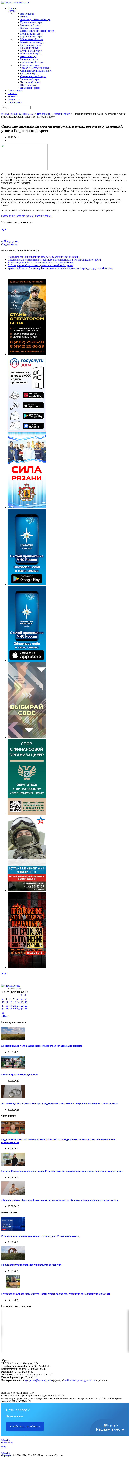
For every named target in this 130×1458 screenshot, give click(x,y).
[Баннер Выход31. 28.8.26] (27, 967)
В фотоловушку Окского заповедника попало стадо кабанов (40, 262)
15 (22, 1002)
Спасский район (42, 215)
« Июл (4, 1016)
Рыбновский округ (30, 53)
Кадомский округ (29, 28)
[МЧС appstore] (27, 660)
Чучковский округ (30, 82)
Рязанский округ (29, 59)
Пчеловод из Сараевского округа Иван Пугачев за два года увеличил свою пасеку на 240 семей (55, 1293)
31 (3, 1012)
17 (3, 1005)
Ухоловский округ (30, 79)
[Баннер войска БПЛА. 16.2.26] (27, 354)
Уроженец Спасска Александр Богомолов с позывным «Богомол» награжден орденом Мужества (60, 268)
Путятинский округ (31, 50)
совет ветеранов (24, 215)
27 (14, 1009)
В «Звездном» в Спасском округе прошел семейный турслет (40, 265)
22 (22, 1005)
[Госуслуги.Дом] (27, 431)
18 (7, 1005)
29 (22, 1009)
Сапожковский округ (31, 62)
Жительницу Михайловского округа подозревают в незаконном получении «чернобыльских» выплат (59, 1103)
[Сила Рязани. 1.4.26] (27, 507)
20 (14, 1005)
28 (18, 1009)
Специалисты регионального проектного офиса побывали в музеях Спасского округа (54, 259)
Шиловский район (30, 87)
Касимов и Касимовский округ (37, 30)
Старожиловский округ (33, 76)
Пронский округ (29, 48)
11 (7, 1002)
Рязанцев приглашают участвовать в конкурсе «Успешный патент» (40, 1236)
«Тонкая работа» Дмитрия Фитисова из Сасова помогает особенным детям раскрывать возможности (59, 1200)
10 (3, 1002)
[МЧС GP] (27, 584)
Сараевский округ (30, 65)
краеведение (8, 215)
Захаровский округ (30, 25)
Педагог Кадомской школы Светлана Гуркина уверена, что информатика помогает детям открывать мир (62, 1171)
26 (10, 1009)
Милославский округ (31, 39)
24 (3, 1009)
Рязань (23, 16)
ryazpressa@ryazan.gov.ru (38, 1380)
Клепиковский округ (31, 33)
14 (18, 1002)
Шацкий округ (28, 85)
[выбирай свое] (27, 737)
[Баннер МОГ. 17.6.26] (27, 890)
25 (7, 1009)
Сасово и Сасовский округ (34, 67)
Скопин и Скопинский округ (36, 70)
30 (26, 1009)
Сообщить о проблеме (25, 1426)
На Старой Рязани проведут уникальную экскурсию (31, 1264)
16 (26, 1002)
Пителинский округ (31, 45)
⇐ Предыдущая (9, 241)
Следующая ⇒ (9, 244)
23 (26, 1005)
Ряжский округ (28, 56)
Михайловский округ (32, 42)
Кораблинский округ (31, 36)
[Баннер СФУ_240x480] (27, 814)
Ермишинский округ (31, 22)
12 (10, 1002)
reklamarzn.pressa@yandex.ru (80, 1380)
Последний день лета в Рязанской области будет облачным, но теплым (41, 1045)
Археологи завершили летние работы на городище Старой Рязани (43, 256)
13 (14, 1002)
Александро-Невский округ (35, 19)
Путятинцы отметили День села (19, 1074)
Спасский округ (29, 73)
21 (18, 1005)
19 (10, 1005)
